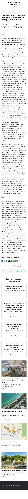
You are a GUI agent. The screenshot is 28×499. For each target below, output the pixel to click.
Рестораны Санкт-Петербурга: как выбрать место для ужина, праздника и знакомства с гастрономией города (14, 306)
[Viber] (15, 261)
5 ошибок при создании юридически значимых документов (14, 345)
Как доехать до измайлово (10, 442)
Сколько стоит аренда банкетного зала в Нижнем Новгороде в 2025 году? (13, 380)
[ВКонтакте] (2, 261)
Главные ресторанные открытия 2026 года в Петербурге (14, 326)
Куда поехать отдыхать (14, 3)
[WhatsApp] (17, 261)
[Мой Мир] (6, 261)
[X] (9, 261)
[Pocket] (11, 261)
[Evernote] (13, 261)
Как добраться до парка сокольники (13, 470)
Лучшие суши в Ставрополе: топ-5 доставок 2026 (14, 287)
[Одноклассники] (4, 261)
